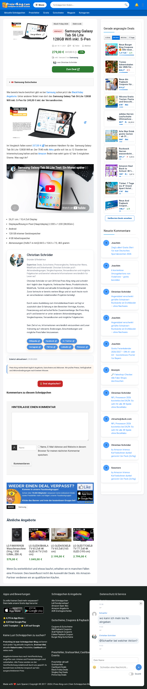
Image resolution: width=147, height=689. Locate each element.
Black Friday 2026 (61, 24)
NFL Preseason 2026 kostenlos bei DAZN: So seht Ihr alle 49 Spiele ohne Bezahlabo (122, 402)
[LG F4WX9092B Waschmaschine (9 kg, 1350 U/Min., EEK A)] (17, 530)
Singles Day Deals (60, 672)
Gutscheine (58, 13)
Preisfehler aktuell (60, 662)
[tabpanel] (120, 127)
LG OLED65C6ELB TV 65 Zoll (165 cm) (60, 548)
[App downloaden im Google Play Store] (34, 610)
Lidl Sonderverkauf (60, 603)
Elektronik (77, 24)
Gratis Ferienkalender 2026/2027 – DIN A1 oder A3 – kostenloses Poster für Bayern (123, 353)
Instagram (33, 347)
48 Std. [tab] (124, 38)
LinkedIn (64, 347)
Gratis (46, 13)
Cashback (37, 647)
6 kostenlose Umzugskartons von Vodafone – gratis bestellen (120, 275)
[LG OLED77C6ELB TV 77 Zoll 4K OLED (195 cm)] (83, 530)
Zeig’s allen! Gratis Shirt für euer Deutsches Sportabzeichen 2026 (122, 250)
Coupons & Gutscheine (62, 627)
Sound (138, 674)
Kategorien (84, 13)
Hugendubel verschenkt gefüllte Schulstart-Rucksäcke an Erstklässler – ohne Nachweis (123, 301)
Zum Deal (71, 69)
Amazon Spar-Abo (60, 606)
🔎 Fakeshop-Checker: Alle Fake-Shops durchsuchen (122, 377)
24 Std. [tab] (116, 38)
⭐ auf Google (30, 626)
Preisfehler (34, 13)
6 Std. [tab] (108, 38)
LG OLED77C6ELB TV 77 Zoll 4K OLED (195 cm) (83, 548)
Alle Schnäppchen (60, 600)
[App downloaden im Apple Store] (13, 610)
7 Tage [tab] (131, 38)
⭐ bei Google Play (14, 622)
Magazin (71, 13)
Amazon (42, 153)
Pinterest (81, 347)
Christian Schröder (40, 255)
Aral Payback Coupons (62, 632)
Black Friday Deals (60, 670)
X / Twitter (67, 341)
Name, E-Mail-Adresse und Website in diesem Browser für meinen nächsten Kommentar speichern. (62, 450)
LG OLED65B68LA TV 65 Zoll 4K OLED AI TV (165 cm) (38, 550)
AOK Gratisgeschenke (62, 611)
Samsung (73, 57)
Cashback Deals (59, 667)
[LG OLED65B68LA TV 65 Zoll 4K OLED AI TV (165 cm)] (39, 530)
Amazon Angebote (60, 608)
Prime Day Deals (59, 675)
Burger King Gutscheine (62, 637)
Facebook (50, 341)
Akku (51, 149)
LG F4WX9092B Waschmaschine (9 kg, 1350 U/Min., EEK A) (16, 550)
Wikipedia (33, 341)
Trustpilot (10, 626)
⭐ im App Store (13, 618)
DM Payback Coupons (61, 629)
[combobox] (89, 5)
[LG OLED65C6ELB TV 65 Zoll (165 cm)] (61, 530)
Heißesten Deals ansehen (120, 218)
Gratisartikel (40, 645)
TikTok (50, 347)
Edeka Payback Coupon (62, 634)
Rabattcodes (16, 647)
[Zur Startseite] (17, 5)
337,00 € (36, 145)
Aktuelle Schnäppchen (14, 13)
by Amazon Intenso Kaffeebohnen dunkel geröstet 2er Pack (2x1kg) (123, 452)
